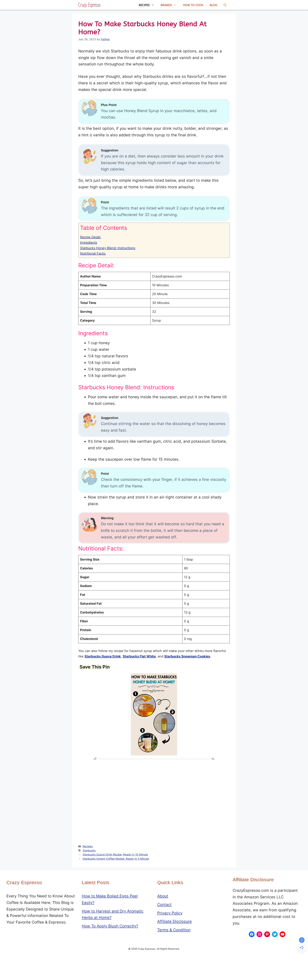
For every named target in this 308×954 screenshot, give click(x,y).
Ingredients (88, 242)
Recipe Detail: (90, 237)
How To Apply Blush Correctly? (110, 926)
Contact (164, 904)
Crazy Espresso (89, 5)
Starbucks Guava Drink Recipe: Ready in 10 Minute (115, 854)
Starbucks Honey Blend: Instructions (107, 248)
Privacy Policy (169, 913)
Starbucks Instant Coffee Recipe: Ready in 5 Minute (116, 858)
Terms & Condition (174, 930)
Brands (166, 5)
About (162, 896)
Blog (213, 5)
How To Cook (193, 5)
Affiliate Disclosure (174, 921)
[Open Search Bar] (225, 5)
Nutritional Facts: (93, 253)
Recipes (144, 5)
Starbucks (89, 850)
